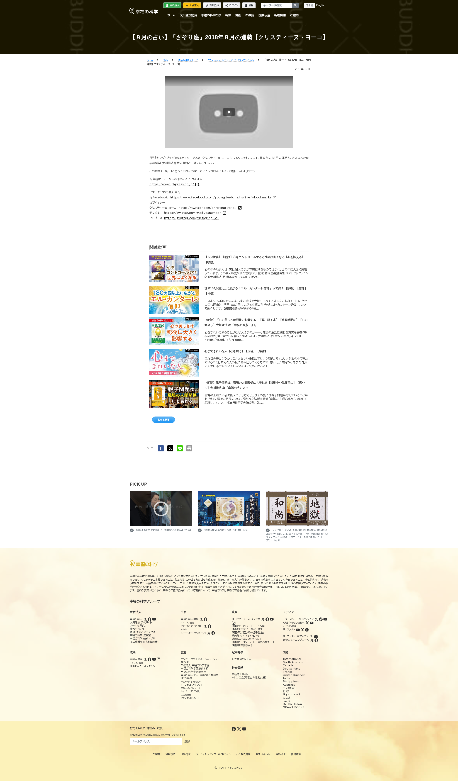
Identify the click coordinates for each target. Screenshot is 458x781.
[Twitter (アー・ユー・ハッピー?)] (209, 633)
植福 (249, 5)
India (286, 678)
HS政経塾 (186, 678)
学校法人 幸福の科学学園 (195, 665)
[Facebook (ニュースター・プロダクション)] (321, 619)
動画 (238, 15)
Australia (289, 684)
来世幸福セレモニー (242, 659)
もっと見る (163, 420)
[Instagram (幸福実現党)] (158, 659)
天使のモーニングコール (296, 640)
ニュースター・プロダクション (298, 619)
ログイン (231, 5)
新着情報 (280, 15)
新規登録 (212, 5)
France (288, 672)
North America (293, 662)
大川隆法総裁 (188, 15)
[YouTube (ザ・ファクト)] (298, 629)
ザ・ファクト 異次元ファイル (298, 636)
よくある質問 (243, 754)
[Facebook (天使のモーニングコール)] (316, 640)
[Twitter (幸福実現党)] (145, 659)
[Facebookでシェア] (161, 448)
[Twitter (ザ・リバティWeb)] (205, 626)
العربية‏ (286, 697)
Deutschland (291, 668)
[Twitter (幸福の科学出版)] (201, 619)
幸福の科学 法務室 (140, 635)
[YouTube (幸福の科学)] (154, 619)
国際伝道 (264, 15)
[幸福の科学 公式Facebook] (234, 729)
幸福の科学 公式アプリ (142, 638)
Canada (288, 665)
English (321, 5)
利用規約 (170, 754)
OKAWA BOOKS (293, 707)
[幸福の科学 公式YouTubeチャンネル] (244, 729)
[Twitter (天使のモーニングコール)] (312, 640)
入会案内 (192, 5)
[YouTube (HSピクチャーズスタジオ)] (272, 619)
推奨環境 (186, 754)
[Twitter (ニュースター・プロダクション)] (316, 619)
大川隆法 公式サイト (141, 622)
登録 (187, 741)
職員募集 (296, 754)
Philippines (291, 681)
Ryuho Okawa (292, 704)
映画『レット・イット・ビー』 (245, 635)
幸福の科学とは (211, 15)
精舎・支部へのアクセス (142, 632)
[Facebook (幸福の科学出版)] (205, 619)
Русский (292, 694)
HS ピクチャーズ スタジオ (246, 619)
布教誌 (249, 15)
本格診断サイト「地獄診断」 (144, 642)
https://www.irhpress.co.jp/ (174, 184)
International (292, 659)
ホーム (171, 15)
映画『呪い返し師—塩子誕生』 (248, 632)
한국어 (286, 691)
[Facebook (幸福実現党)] (149, 659)
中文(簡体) (289, 688)
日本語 (309, 5)
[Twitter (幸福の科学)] (145, 619)
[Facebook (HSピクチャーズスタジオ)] (267, 619)
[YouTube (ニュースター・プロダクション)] (325, 619)
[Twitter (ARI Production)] (307, 622)
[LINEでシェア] (180, 448)
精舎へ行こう (137, 629)
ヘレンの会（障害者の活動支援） (249, 677)
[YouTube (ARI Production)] (311, 622)
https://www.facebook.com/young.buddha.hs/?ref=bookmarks (223, 197)
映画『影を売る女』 (242, 645)
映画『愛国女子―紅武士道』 (247, 629)
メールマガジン (138, 625)
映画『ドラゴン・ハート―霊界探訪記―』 (253, 642)
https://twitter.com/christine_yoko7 (210, 207)
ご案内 (294, 15)
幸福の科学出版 (189, 619)
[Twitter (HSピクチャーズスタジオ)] (263, 619)
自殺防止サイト (240, 674)
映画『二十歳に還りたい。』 (246, 639)
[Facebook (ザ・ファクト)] (307, 629)
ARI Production (293, 622)
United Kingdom (294, 675)
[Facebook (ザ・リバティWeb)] (209, 626)
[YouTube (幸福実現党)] (154, 659)
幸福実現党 (136, 659)
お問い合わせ (263, 754)
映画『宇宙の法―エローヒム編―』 (250, 626)
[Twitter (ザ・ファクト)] (302, 629)
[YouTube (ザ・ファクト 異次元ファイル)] (316, 636)
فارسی (286, 701)
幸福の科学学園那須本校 (194, 668)
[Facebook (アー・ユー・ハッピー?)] (213, 633)
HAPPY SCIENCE (230, 768)
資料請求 (172, 5)
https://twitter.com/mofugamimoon (195, 212)
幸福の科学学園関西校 (193, 672)
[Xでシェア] (170, 448)
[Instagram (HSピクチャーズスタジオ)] (233, 622)
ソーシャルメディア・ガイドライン (213, 754)
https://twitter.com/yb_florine (191, 218)
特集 (228, 15)
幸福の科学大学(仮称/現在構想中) (200, 675)
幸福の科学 (136, 619)
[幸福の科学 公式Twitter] (239, 729)
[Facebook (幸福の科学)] (149, 619)
